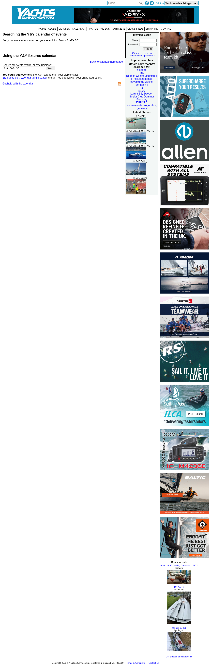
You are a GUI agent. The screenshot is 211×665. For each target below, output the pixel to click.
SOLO (141, 90)
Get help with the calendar (17, 83)
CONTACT (167, 28)
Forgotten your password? (142, 55)
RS (142, 72)
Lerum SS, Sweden (141, 93)
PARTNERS (118, 28)
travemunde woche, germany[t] (141, 83)
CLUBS (52, 28)
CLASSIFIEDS (135, 28)
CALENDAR (79, 28)
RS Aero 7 (179, 587)
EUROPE (142, 102)
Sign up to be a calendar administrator (24, 77)
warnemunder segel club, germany (142, 107)
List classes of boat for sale (179, 656)
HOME (42, 28)
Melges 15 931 (179, 628)
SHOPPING (152, 28)
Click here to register (142, 53)
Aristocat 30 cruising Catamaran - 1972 (179, 565)
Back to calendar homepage (106, 61)
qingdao (142, 70)
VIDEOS (105, 28)
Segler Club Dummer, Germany (141, 98)
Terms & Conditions (136, 663)
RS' (142, 87)
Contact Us (154, 663)
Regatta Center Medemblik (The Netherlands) (141, 77)
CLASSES (64, 28)
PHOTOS (93, 28)
